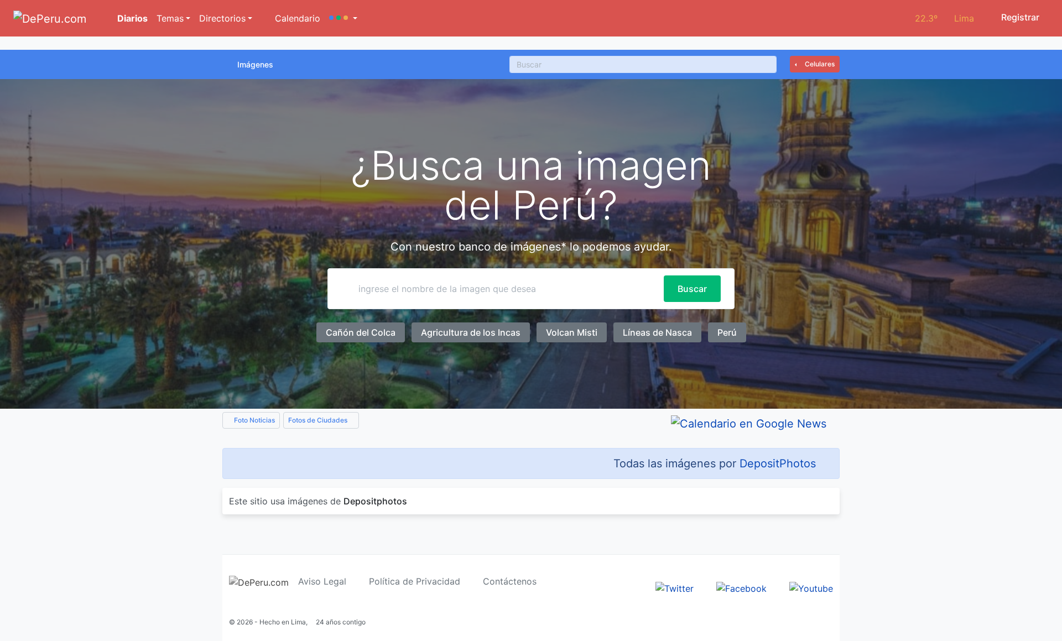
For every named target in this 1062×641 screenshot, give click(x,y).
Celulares (819, 64)
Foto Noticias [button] (253, 420)
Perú (727, 332)
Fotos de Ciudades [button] (318, 420)
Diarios (131, 18)
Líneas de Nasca (657, 332)
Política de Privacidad (414, 581)
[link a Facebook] (741, 587)
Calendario (296, 18)
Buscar (692, 288)
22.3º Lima (944, 18)
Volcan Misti (571, 332)
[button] (343, 18)
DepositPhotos (778, 463)
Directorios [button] (222, 18)
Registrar (1019, 17)
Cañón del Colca (360, 332)
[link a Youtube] (811, 587)
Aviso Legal (322, 581)
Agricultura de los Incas (470, 332)
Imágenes (255, 64)
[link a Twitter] (674, 587)
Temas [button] (170, 18)
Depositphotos (375, 501)
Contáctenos (510, 581)
